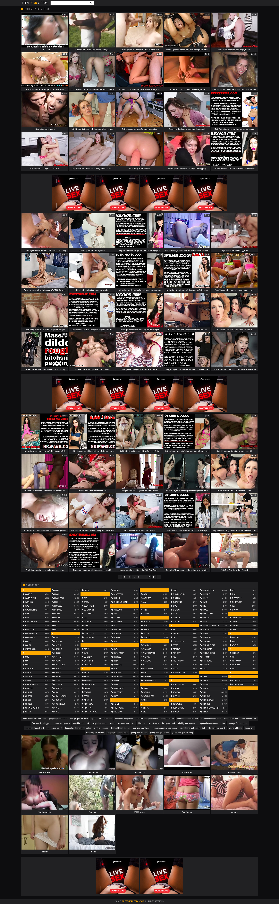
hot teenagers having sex (187, 719)
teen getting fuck (231, 719)
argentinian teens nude (209, 723)
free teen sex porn (248, 719)
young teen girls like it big (182, 732)
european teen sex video (211, 719)
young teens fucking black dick (192, 728)
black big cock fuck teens (148, 723)
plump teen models (139, 732)
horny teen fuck (168, 723)
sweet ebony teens (62, 723)
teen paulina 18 (167, 719)
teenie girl (249, 728)
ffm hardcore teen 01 (217, 728)
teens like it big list (54, 728)
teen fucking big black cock (147, 719)
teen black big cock (81, 723)
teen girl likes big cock (120, 728)
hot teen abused (105, 719)
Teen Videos (35, 3)
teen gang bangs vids (124, 719)
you (133, 723)
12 (149, 577)
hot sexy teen (123, 723)
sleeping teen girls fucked (117, 732)
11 (144, 577)
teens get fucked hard (35, 728)
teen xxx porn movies (95, 732)
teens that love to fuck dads (34, 719)
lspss (93, 719)
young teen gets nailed (159, 732)
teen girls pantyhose (141, 728)
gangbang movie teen (58, 719)
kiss (223, 723)
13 (154, 577)
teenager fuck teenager (237, 723)
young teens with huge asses (165, 728)
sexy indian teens (99, 723)
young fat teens (235, 728)
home (112, 723)
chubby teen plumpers (187, 723)
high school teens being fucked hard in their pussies (86, 728)
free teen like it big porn (41, 723)
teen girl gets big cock (79, 719)
